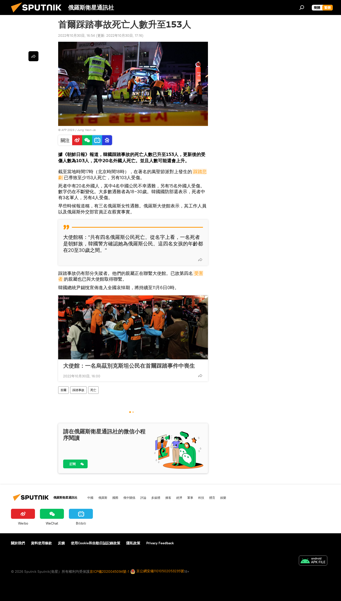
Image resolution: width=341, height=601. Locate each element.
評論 (143, 497)
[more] (200, 260)
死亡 (93, 390)
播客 (168, 497)
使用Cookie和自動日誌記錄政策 (95, 543)
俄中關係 (129, 497)
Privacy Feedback (160, 543)
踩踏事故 (78, 390)
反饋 (61, 543)
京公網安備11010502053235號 (159, 571)
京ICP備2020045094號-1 (109, 571)
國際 (115, 497)
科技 (201, 497)
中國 (90, 497)
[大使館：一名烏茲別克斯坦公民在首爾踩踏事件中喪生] (133, 327)
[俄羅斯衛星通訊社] (38, 13)
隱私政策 (133, 543)
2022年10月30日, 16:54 (76, 35)
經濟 (179, 497)
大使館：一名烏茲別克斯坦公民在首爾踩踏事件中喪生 (129, 365)
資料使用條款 (41, 543)
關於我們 (18, 543)
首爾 (63, 390)
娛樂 (223, 497)
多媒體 (155, 497)
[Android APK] (313, 561)
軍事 (190, 497)
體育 (212, 497)
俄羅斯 (102, 497)
